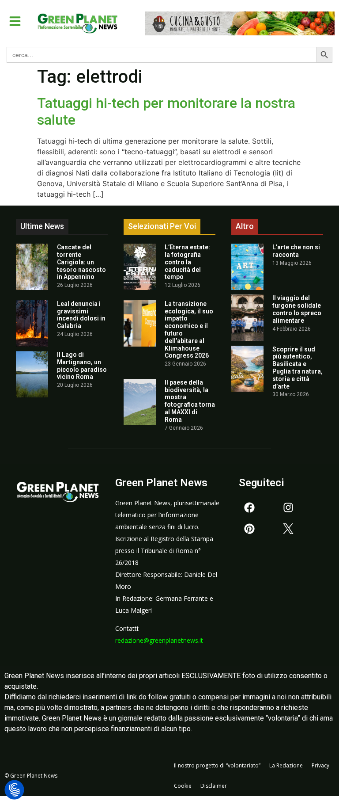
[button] (15, 21)
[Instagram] (288, 507)
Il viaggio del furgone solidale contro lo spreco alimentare (296, 309)
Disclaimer (213, 786)
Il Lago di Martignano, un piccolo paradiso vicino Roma (82, 365)
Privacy (320, 765)
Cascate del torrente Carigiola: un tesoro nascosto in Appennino (81, 262)
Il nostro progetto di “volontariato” (217, 765)
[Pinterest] (249, 528)
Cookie (183, 786)
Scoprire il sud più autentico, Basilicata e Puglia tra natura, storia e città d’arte (297, 368)
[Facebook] (249, 507)
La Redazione (286, 765)
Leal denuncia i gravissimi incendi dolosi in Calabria (81, 314)
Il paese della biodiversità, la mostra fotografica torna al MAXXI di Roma (190, 401)
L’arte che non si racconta (296, 251)
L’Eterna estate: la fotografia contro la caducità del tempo (187, 262)
